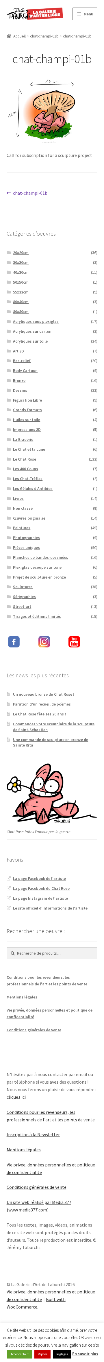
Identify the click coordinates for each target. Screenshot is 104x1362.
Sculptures (23, 586)
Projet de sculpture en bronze (39, 577)
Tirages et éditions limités (37, 616)
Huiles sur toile (26, 419)
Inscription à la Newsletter (33, 1134)
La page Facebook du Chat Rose (41, 888)
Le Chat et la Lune (29, 449)
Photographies (26, 537)
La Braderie (23, 439)
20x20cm (21, 252)
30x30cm (21, 262)
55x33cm (21, 292)
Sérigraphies (24, 596)
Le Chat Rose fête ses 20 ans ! (39, 714)
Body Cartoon (25, 370)
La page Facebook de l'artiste (39, 878)
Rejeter (42, 1354)
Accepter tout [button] (20, 1354)
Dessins (20, 390)
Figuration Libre (27, 400)
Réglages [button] (62, 1354)
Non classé (23, 508)
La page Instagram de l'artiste (40, 898)
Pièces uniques (26, 547)
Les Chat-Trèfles (27, 478)
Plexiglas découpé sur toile (37, 567)
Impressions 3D (27, 429)
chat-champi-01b (44, 36)
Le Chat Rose (24, 459)
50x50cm (21, 282)
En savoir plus (85, 1353)
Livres (18, 498)
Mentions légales (22, 997)
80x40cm (21, 301)
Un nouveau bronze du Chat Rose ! (43, 694)
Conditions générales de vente (34, 1029)
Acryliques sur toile (30, 341)
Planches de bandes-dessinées (40, 557)
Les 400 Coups (25, 468)
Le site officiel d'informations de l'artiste (50, 908)
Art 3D (18, 351)
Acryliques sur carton (32, 331)
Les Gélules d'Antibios (33, 488)
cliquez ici (16, 1097)
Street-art (22, 606)
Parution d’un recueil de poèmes (42, 704)
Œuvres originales (29, 518)
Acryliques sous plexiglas (36, 321)
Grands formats (27, 409)
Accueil (19, 36)
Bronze (19, 380)
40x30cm (21, 272)
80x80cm (21, 311)
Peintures (21, 527)
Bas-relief (22, 360)
